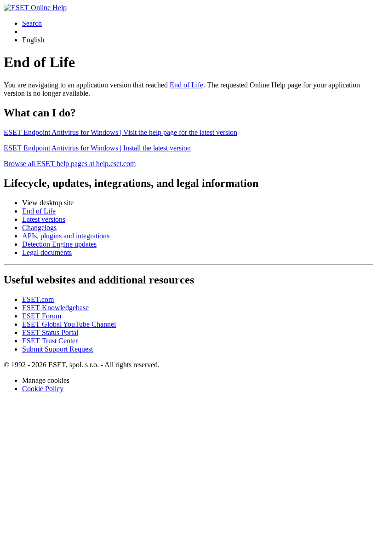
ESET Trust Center (50, 341)
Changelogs (39, 227)
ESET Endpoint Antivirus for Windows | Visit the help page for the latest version (120, 132)
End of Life (186, 85)
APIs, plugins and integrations (65, 236)
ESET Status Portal (50, 332)
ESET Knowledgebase (55, 308)
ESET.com (38, 299)
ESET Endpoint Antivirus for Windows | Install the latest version (97, 148)
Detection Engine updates (59, 244)
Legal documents (47, 252)
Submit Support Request (57, 349)
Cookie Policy (42, 389)
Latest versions (43, 219)
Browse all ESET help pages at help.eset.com (70, 164)
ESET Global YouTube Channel (69, 324)
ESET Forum (41, 316)
